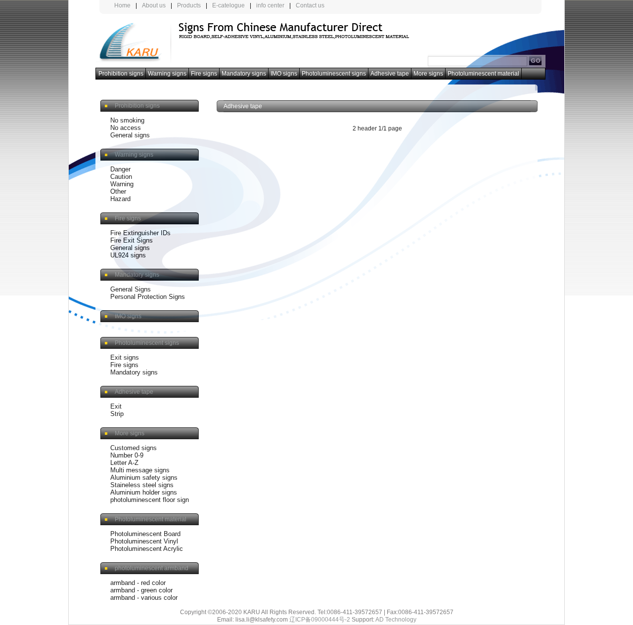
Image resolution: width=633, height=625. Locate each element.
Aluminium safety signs (144, 477)
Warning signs (167, 73)
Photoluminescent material (483, 73)
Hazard (120, 199)
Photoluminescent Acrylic (146, 548)
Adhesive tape (389, 73)
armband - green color (141, 590)
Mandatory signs (244, 73)
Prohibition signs (120, 73)
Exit (116, 406)
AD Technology (395, 619)
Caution (121, 176)
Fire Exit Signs (131, 240)
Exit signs (124, 357)
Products (189, 5)
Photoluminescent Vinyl (144, 541)
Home (122, 5)
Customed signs (133, 448)
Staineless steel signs (142, 485)
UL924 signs (128, 255)
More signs (428, 73)
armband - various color (144, 597)
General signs (130, 135)
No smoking (127, 120)
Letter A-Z (124, 462)
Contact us (310, 5)
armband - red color (138, 582)
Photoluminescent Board (145, 534)
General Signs (130, 289)
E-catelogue (228, 5)
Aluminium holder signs (143, 492)
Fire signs (204, 73)
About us (154, 5)
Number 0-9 (126, 455)
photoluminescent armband (151, 568)
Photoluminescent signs (334, 73)
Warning (122, 184)
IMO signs (284, 73)
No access (125, 127)
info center (270, 5)
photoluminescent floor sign (149, 499)
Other (118, 191)
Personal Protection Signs (147, 296)
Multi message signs (140, 470)
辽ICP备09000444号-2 (319, 619)
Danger (120, 169)
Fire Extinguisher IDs (140, 233)
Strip (117, 413)
